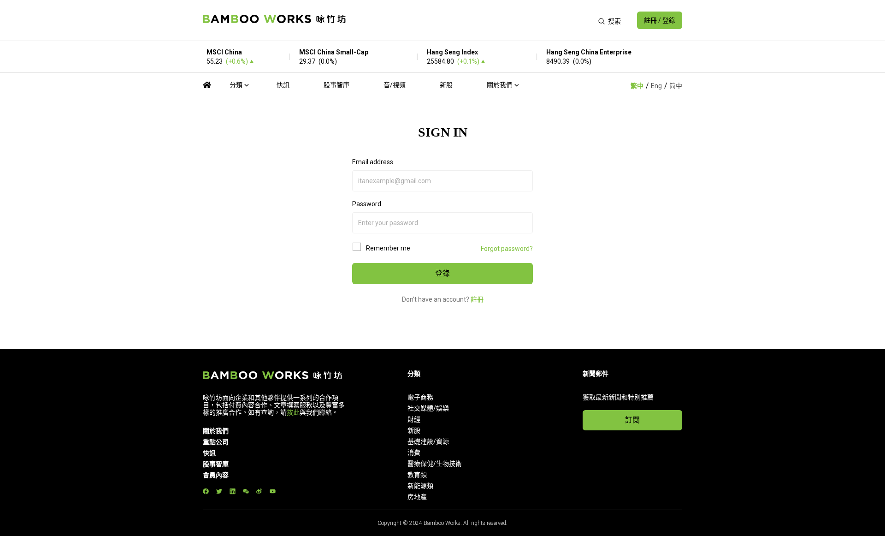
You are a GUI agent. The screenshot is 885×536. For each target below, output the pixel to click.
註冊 (477, 299)
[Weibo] (259, 491)
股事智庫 (336, 85)
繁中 (637, 85)
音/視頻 (395, 85)
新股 (446, 85)
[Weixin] (246, 491)
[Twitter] (219, 491)
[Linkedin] (233, 491)
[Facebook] (206, 491)
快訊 (283, 85)
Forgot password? (507, 248)
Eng (656, 85)
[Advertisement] (471, 20)
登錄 (442, 273)
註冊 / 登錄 (659, 20)
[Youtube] (273, 491)
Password (366, 204)
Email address (372, 162)
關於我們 (500, 85)
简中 (675, 85)
